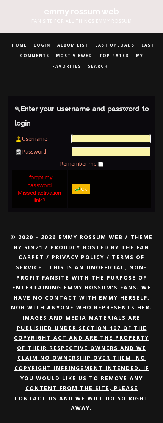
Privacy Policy (78, 257)
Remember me (79, 163)
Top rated (114, 55)
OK (84, 189)
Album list (72, 45)
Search (98, 66)
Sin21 (33, 247)
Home (19, 45)
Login (42, 45)
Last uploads (115, 45)
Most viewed (74, 55)
